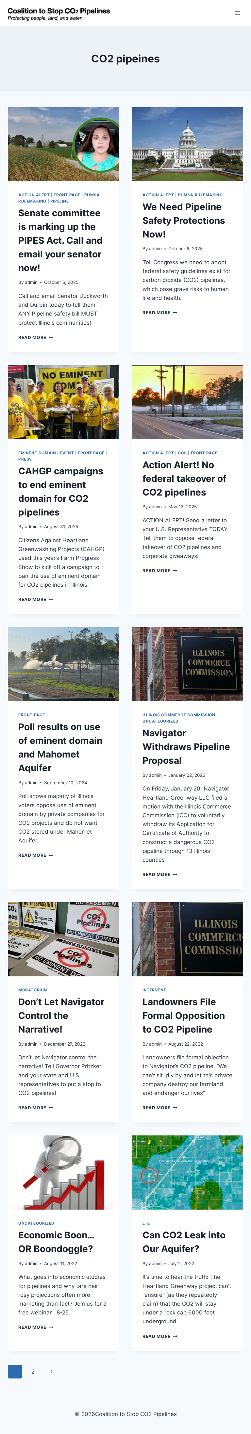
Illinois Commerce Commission (178, 714)
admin (31, 282)
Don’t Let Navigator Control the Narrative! (61, 1015)
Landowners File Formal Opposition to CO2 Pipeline (183, 1015)
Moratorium (33, 989)
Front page (67, 194)
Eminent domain (37, 452)
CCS (182, 452)
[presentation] (63, 144)
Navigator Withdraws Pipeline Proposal (186, 746)
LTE (146, 1223)
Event (67, 452)
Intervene (154, 989)
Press (25, 459)
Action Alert (34, 194)
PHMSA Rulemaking (200, 194)
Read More (35, 337)
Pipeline (59, 201)
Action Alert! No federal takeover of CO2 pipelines (184, 478)
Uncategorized (160, 721)
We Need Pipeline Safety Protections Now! (183, 220)
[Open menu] (237, 13)
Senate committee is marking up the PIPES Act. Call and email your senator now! (60, 240)
